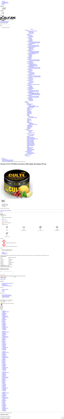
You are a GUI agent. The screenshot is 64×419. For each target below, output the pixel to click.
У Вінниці (4, 310)
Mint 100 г (30, 55)
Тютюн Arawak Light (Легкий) (34, 45)
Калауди (28, 136)
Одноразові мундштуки (31, 153)
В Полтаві (3, 341)
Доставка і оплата (5, 284)
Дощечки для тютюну (30, 149)
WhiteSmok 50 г (31, 88)
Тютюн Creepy (29, 80)
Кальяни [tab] (1, 305)
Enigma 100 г (31, 99)
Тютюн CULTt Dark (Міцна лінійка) (35, 76)
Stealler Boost (29, 112)
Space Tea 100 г (31, 32)
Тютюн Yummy (29, 77)
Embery (28, 109)
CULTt (4, 279)
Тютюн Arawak (29, 44)
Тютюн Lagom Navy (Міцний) (34, 91)
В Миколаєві (4, 319)
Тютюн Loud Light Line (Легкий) (34, 59)
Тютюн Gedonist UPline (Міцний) (34, 42)
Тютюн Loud (29, 58)
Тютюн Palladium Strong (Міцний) (34, 93)
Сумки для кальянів (30, 141)
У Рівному (4, 321)
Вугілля (26, 101)
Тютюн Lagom (29, 89)
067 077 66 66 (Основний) (4, 21)
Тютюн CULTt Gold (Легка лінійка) (34, 75)
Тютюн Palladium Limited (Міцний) (34, 94)
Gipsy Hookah (29, 111)
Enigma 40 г (31, 98)
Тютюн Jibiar (29, 57)
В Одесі (3, 320)
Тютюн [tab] (1, 307)
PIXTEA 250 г (31, 49)
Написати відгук (6, 208)
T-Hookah (28, 127)
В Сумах (3, 322)
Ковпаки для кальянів (30, 143)
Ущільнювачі (29, 148)
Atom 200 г (31, 40)
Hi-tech (28, 114)
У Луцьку (3, 317)
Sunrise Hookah (29, 122)
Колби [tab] (1, 308)
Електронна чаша (32, 132)
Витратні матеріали (28, 151)
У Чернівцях (4, 328)
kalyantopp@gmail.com (5, 296)
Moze (28, 118)
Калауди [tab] (1, 309)
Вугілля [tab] (1, 306)
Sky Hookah (29, 119)
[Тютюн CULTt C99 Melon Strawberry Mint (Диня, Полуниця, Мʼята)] (16, 182)
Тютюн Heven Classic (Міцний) (34, 96)
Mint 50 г (30, 54)
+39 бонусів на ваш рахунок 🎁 (5, 210)
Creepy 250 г (31, 82)
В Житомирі (4, 313)
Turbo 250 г (31, 70)
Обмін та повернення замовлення (7, 283)
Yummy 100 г (31, 78)
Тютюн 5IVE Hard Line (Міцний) (34, 84)
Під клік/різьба (31, 135)
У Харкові (3, 325)
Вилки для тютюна (30, 147)
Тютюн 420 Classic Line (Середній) (34, 68)
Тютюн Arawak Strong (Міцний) (34, 46)
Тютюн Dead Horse (30, 63)
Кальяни (26, 102)
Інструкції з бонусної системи (7, 285)
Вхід (1, 15)
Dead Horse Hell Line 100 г (33, 64)
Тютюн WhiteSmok (30, 87)
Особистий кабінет (5, 289)
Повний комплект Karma (33, 117)
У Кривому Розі (4, 336)
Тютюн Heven (29, 95)
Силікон (30, 131)
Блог (3, 4)
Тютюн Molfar (29, 50)
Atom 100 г (31, 39)
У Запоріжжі (4, 314)
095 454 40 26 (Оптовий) (4, 22)
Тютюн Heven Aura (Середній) (34, 97)
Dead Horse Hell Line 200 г (33, 65)
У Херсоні (4, 326)
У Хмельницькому (5, 347)
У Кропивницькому (5, 316)
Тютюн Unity (29, 71)
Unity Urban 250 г (32, 74)
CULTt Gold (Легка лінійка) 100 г (7, 160)
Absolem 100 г (31, 62)
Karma (28, 115)
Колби (28, 133)
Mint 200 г (30, 56)
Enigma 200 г (31, 100)
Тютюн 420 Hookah (30, 66)
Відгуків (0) (4, 253)
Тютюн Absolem (29, 61)
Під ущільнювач (31, 134)
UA (2, 10)
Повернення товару (5, 2)
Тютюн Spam (29, 85)
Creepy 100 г (31, 81)
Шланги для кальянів (30, 142)
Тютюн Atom (29, 37)
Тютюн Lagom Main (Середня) (34, 90)
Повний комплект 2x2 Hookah (34, 106)
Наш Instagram (27, 155)
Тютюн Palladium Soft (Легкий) (34, 92)
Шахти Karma (31, 116)
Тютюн (3, 158)
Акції (3, 290)
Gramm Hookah (29, 113)
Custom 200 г (31, 36)
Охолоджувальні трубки (31, 144)
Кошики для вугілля (30, 140)
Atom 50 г (30, 38)
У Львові (3, 318)
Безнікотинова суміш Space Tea (32, 30)
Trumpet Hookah (29, 126)
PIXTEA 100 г (31, 48)
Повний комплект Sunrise (33, 124)
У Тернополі (4, 323)
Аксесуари (27, 129)
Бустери (28, 34)
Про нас (3, 1)
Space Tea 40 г (31, 31)
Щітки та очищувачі (30, 139)
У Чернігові (4, 329)
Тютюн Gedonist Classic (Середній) (34, 41)
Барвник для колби (30, 152)
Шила (28, 146)
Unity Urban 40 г (31, 72)
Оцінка (1, 276)
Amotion (28, 108)
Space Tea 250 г (31, 33)
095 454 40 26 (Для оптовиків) (7, 295)
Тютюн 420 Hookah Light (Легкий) (34, 67)
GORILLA (29, 128)
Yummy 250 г (31, 79)
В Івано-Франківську (5, 311)
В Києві (3, 335)
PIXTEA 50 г (31, 47)
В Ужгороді (4, 324)
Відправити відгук (3, 277)
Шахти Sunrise (31, 123)
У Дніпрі (3, 312)
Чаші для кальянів (30, 130)
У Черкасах (4, 327)
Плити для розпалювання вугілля (32, 138)
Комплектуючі (29, 150)
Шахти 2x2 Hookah (32, 105)
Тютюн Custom (29, 35)
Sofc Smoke (29, 110)
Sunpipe (28, 121)
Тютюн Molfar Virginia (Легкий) (34, 51)
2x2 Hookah (29, 104)
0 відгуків (2, 208)
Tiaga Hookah (29, 125)
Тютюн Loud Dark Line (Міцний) (34, 60)
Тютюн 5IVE (29, 83)
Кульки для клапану (30, 145)
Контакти (3, 3)
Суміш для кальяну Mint (31, 53)
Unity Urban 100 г (32, 73)
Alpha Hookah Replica (30, 107)
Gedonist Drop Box (32, 43)
